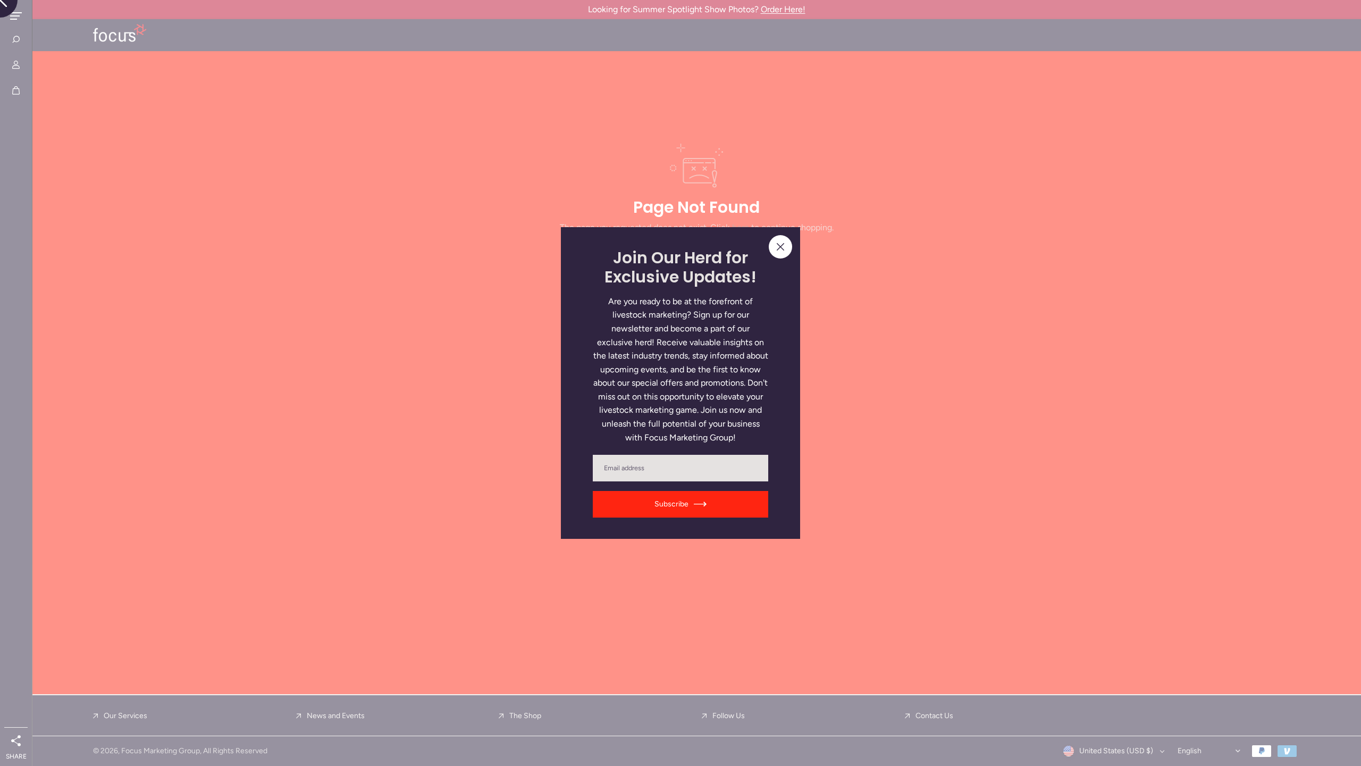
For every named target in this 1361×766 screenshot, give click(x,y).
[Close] (780, 247)
